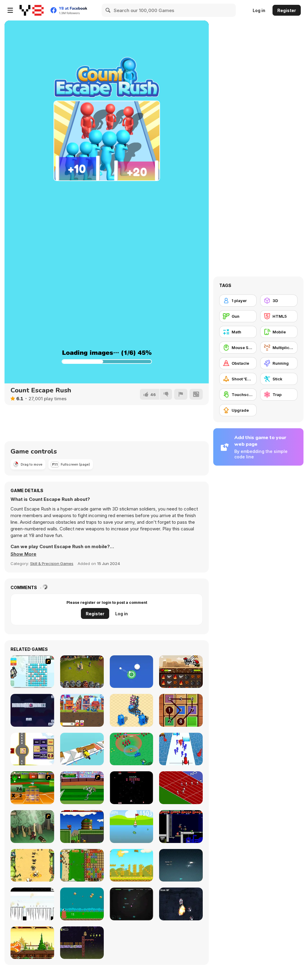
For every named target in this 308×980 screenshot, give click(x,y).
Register (286, 10)
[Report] (180, 394)
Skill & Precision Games (51, 563)
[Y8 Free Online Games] (31, 10)
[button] (23, 554)
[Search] (108, 10)
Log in (259, 10)
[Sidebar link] (10, 10)
